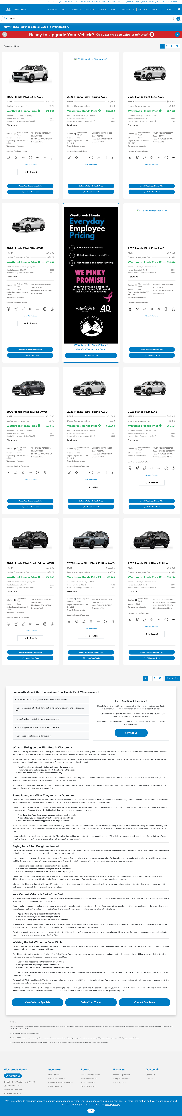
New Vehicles (54, 1074)
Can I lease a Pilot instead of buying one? (34, 736)
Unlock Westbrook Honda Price (30, 186)
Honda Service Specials (90, 1074)
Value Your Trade (32, 192)
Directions (150, 1078)
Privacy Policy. (112, 1104)
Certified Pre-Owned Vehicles (60, 1082)
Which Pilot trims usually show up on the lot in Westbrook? (42, 699)
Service (85, 1069)
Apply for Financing (121, 1078)
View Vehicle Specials (37, 1002)
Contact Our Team (144, 1002)
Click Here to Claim (91, 355)
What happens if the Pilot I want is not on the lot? (38, 727)
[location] (108, 2)
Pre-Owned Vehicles (56, 1078)
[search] (179, 9)
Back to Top (172, 678)
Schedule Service (88, 1082)
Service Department (89, 1078)
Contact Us (131, 732)
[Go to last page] (177, 46)
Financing (119, 1069)
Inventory (54, 1069)
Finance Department (121, 1074)
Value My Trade (119, 1082)
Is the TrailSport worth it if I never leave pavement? (38, 719)
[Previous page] (4, 34)
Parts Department (88, 1086)
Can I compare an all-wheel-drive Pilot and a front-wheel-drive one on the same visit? (49, 709)
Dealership (152, 1069)
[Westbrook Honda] (16, 9)
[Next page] (178, 34)
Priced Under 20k (55, 1086)
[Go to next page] (171, 46)
